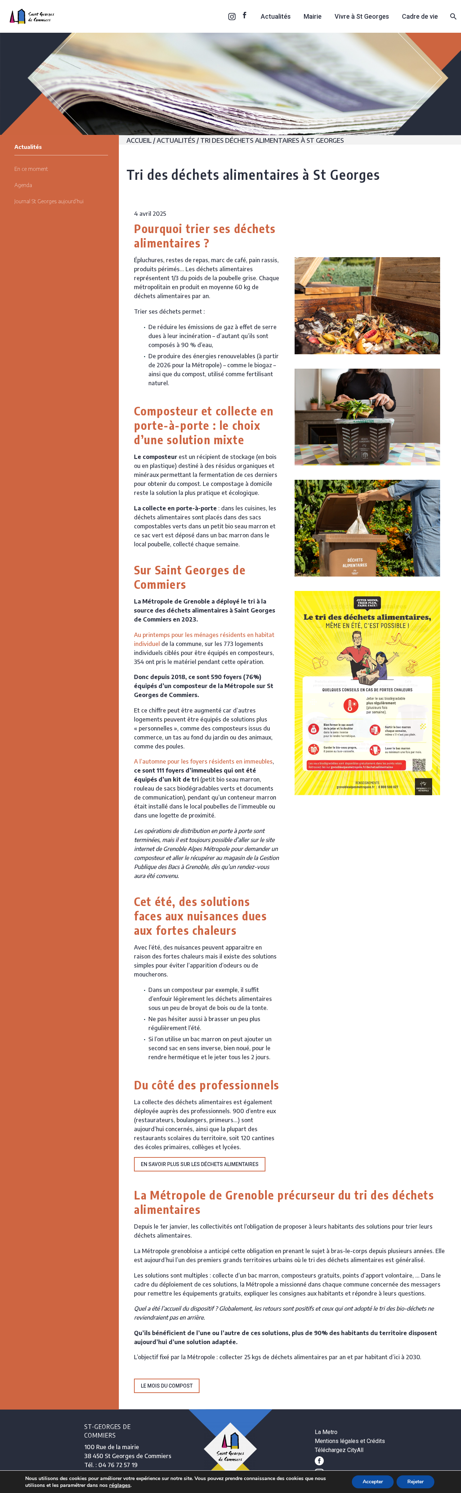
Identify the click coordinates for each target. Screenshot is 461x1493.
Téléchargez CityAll (339, 1450)
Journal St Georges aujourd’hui (49, 201)
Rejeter (415, 1481)
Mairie (313, 16)
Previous (302, 693)
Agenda (23, 185)
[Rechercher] (453, 16)
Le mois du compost (167, 1386)
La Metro (326, 1432)
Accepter (373, 1481)
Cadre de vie (420, 16)
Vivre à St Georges (362, 16)
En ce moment (31, 168)
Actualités (276, 16)
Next (433, 693)
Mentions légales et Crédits (350, 1441)
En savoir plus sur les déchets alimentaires (200, 1164)
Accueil (139, 140)
